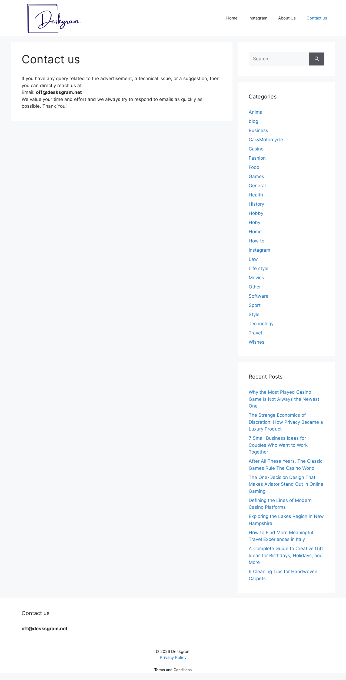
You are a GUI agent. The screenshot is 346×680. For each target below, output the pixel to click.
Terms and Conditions (173, 670)
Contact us (317, 18)
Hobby (256, 213)
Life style (258, 268)
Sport (255, 305)
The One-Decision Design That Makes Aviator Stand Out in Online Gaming (286, 484)
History (256, 204)
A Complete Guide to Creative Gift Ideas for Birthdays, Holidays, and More (286, 555)
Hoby (254, 222)
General (257, 185)
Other (255, 287)
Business (258, 130)
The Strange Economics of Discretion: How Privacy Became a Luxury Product (286, 422)
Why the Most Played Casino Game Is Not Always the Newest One (284, 399)
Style (254, 314)
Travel (255, 333)
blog (253, 121)
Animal (256, 112)
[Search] (316, 58)
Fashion (257, 158)
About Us (287, 18)
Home (232, 18)
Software (258, 296)
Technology (261, 323)
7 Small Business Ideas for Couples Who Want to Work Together (278, 445)
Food (254, 167)
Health (256, 195)
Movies (256, 277)
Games (256, 176)
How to (256, 241)
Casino (256, 149)
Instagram (257, 18)
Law (253, 259)
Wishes (256, 342)
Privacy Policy (173, 657)
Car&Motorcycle (266, 139)
